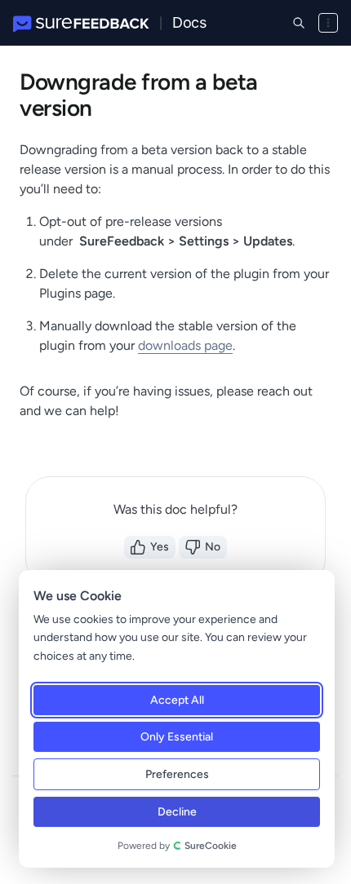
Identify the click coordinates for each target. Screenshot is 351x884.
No (212, 547)
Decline (177, 812)
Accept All (177, 700)
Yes (159, 547)
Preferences (177, 774)
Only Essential (176, 737)
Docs (189, 22)
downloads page (185, 345)
